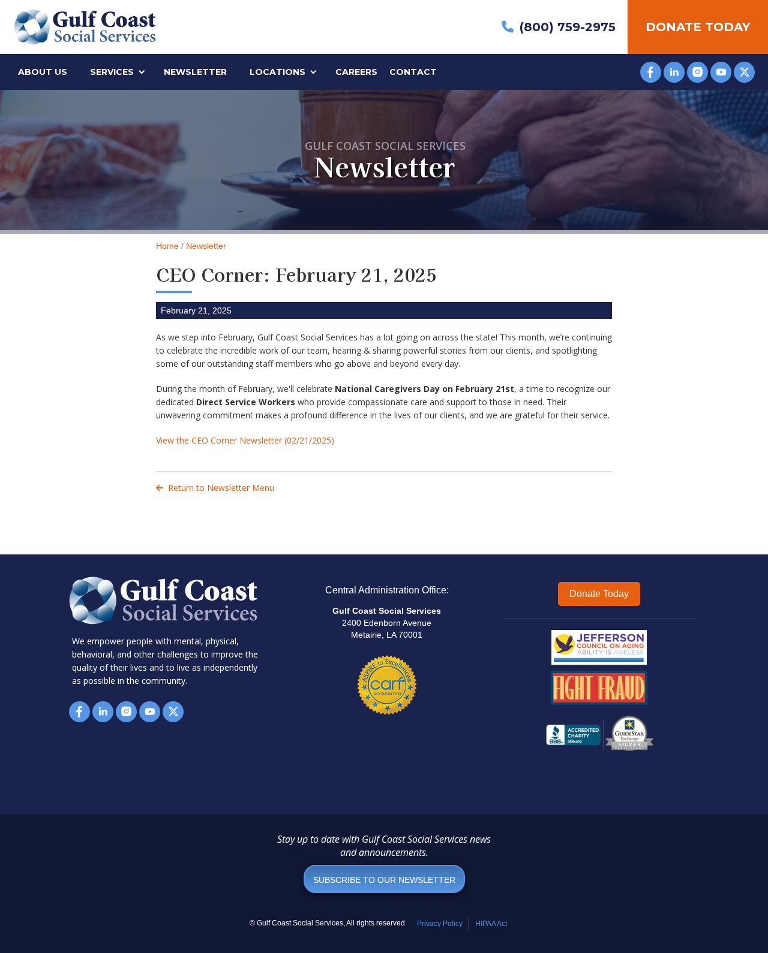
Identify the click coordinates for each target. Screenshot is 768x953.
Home (167, 246)
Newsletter (195, 72)
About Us (42, 72)
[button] (120, 72)
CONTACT (413, 72)
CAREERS (356, 72)
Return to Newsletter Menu (215, 487)
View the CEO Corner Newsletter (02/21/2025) (245, 440)
